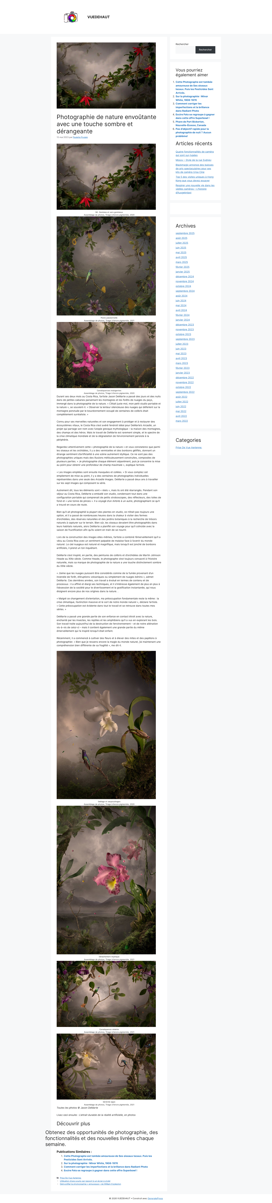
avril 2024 (181, 310)
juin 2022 (181, 406)
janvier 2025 (183, 271)
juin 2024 (181, 300)
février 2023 (183, 368)
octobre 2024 (183, 286)
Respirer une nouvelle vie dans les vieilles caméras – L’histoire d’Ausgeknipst (195, 189)
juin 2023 (181, 348)
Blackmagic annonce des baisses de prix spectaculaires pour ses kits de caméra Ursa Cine (194, 168)
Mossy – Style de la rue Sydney (193, 160)
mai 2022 (181, 411)
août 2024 (181, 295)
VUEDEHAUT (98, 17)
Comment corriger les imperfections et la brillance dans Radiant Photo (106, 1166)
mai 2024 (181, 305)
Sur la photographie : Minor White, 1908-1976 (91, 1163)
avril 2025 (181, 257)
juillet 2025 (182, 242)
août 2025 (181, 238)
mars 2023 (182, 363)
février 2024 (183, 315)
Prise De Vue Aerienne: (70, 1178)
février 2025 (182, 267)
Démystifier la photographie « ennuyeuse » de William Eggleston (90, 1184)
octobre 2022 (183, 387)
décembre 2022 (185, 377)
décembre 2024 (185, 276)
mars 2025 (182, 262)
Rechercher (182, 44)
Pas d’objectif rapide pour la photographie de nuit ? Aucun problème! (193, 133)
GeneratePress (155, 1198)
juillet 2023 (182, 344)
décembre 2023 (185, 324)
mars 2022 (182, 420)
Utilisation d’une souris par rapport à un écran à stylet (85, 1181)
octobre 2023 (183, 334)
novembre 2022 (185, 382)
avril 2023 (181, 358)
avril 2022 (181, 416)
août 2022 (181, 396)
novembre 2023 (185, 329)
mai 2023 (181, 353)
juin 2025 (181, 247)
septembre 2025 (185, 233)
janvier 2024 (183, 319)
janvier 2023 (183, 372)
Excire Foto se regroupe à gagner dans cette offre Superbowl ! (100, 1170)
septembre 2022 (185, 392)
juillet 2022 (182, 401)
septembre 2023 (185, 339)
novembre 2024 (185, 281)
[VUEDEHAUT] (71, 16)
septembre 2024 (185, 291)
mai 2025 (181, 252)
